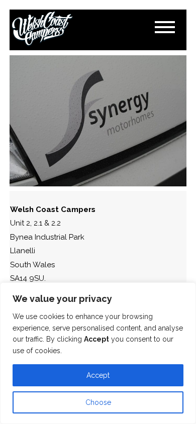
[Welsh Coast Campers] (42, 29)
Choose (98, 402)
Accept (98, 375)
